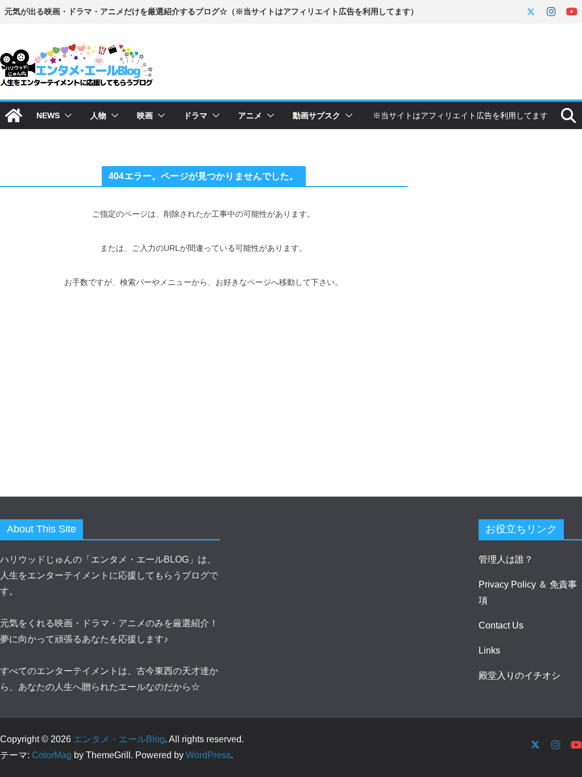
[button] (66, 115)
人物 (98, 115)
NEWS (48, 115)
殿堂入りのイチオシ (519, 675)
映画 (145, 115)
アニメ (250, 115)
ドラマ (195, 115)
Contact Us (501, 625)
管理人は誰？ (506, 559)
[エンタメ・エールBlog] (13, 115)
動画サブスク (316, 115)
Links (489, 650)
